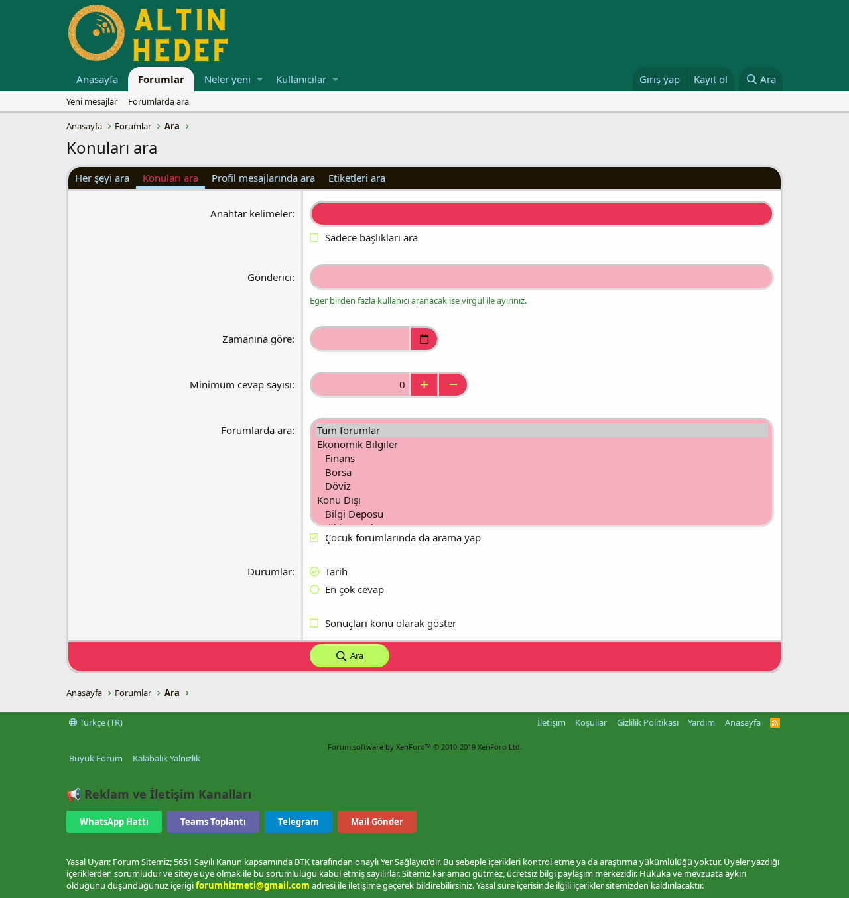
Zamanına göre (257, 338)
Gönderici (269, 277)
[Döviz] (542, 486)
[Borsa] (542, 472)
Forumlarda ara (158, 101)
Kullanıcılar (301, 78)
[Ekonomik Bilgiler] (542, 444)
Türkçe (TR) (100, 722)
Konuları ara (170, 177)
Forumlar (161, 78)
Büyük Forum (96, 758)
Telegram (298, 822)
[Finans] (542, 458)
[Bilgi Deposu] (542, 514)
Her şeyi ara (102, 177)
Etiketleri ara (356, 177)
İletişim (551, 722)
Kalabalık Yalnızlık (166, 758)
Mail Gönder (377, 822)
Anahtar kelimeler (251, 213)
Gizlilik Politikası (648, 722)
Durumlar (269, 571)
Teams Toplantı (213, 822)
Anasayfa (97, 78)
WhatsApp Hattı (114, 822)
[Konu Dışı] (542, 500)
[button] (259, 79)
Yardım (701, 722)
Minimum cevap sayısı (241, 384)
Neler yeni (227, 78)
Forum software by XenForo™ (425, 747)
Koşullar (591, 722)
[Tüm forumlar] (542, 430)
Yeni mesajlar (91, 101)
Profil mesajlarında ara (263, 177)
